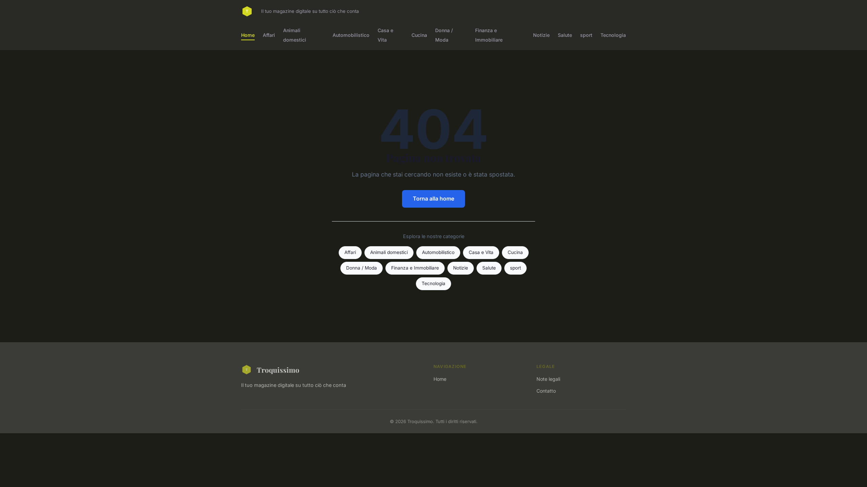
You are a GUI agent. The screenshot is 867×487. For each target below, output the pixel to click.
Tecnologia (613, 35)
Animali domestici (294, 34)
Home (248, 35)
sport (586, 35)
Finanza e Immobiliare (489, 34)
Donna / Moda (444, 34)
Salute (565, 35)
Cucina (419, 35)
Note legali (548, 379)
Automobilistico (351, 35)
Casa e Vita (385, 34)
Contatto (546, 391)
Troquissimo (278, 369)
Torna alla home (433, 198)
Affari (269, 35)
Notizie (541, 35)
